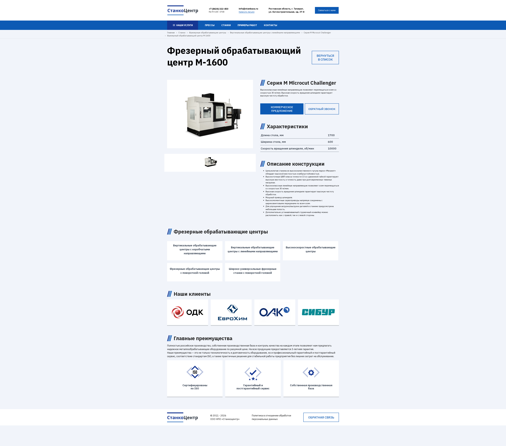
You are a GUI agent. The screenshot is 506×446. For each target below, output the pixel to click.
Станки (226, 25)
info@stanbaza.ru (248, 8)
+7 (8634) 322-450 (218, 8)
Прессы (210, 25)
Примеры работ (247, 25)
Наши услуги (184, 25)
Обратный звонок (321, 109)
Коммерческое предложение (282, 109)
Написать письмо (246, 12)
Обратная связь (321, 417)
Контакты (270, 25)
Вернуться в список (325, 57)
